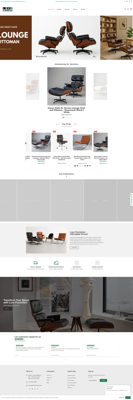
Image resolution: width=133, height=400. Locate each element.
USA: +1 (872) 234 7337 (34, 377)
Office (75, 9)
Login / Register (71, 385)
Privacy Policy (71, 380)
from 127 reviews (19, 340)
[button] (131, 199)
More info (121, 397)
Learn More (74, 247)
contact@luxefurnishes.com (19, 1)
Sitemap (69, 387)
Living (59, 9)
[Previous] (27, 93)
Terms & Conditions (72, 382)
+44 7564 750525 (6, 1)
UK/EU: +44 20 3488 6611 (34, 375)
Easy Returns (77, 267)
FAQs (48, 380)
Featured (51, 9)
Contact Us (49, 378)
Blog (48, 382)
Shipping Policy (71, 375)
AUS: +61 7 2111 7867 (33, 378)
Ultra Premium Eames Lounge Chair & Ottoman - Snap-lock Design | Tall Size (103, 158)
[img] (67, 339)
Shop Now (7, 308)
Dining (67, 9)
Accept (128, 397)
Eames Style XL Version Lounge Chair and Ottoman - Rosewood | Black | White (66, 110)
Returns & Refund (72, 378)
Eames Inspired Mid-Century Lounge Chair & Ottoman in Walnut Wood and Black (62, 158)
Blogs (83, 9)
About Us (49, 375)
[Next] (105, 93)
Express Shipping (35, 267)
